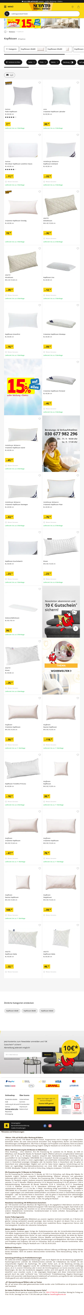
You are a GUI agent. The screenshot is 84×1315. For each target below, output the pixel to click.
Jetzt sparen (34, 1)
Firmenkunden (24, 1104)
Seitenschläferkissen (11, 587)
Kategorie (13, 49)
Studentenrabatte (11, 1099)
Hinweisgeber (16, 1123)
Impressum (23, 1107)
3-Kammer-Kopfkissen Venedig (14, 189)
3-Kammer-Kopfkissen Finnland (53, 360)
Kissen (44, 530)
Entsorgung (9, 1114)
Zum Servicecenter (46, 1109)
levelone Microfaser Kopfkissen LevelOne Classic (20, 132)
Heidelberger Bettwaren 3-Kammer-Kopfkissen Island (22, 416)
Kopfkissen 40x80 (28, 49)
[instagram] (50, 1125)
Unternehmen (24, 1099)
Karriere (22, 1102)
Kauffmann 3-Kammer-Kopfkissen (15, 696)
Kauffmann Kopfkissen (50, 752)
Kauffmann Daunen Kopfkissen (53, 696)
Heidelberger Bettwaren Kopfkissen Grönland (58, 132)
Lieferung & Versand (12, 1104)
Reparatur (8, 1112)
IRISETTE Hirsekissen (11, 246)
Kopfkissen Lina (47, 246)
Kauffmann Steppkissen (50, 866)
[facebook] (44, 1125)
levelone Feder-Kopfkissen (13, 80)
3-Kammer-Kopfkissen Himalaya (53, 303)
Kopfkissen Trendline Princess (14, 752)
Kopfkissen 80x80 (55, 49)
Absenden (47, 1055)
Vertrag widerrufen (11, 1109)
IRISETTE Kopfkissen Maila (13, 923)
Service (7, 1107)
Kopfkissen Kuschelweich (12, 530)
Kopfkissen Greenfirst (11, 303)
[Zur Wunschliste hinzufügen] (40, 83)
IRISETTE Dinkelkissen (49, 189)
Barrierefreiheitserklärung (20, 1125)
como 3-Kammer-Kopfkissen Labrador (55, 80)
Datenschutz (23, 1109)
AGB (6, 1102)
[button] (9, 7)
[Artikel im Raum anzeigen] (9, 75)
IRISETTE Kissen (9, 639)
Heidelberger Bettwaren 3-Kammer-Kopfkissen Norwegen (22, 473)
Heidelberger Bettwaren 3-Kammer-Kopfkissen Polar (60, 473)
